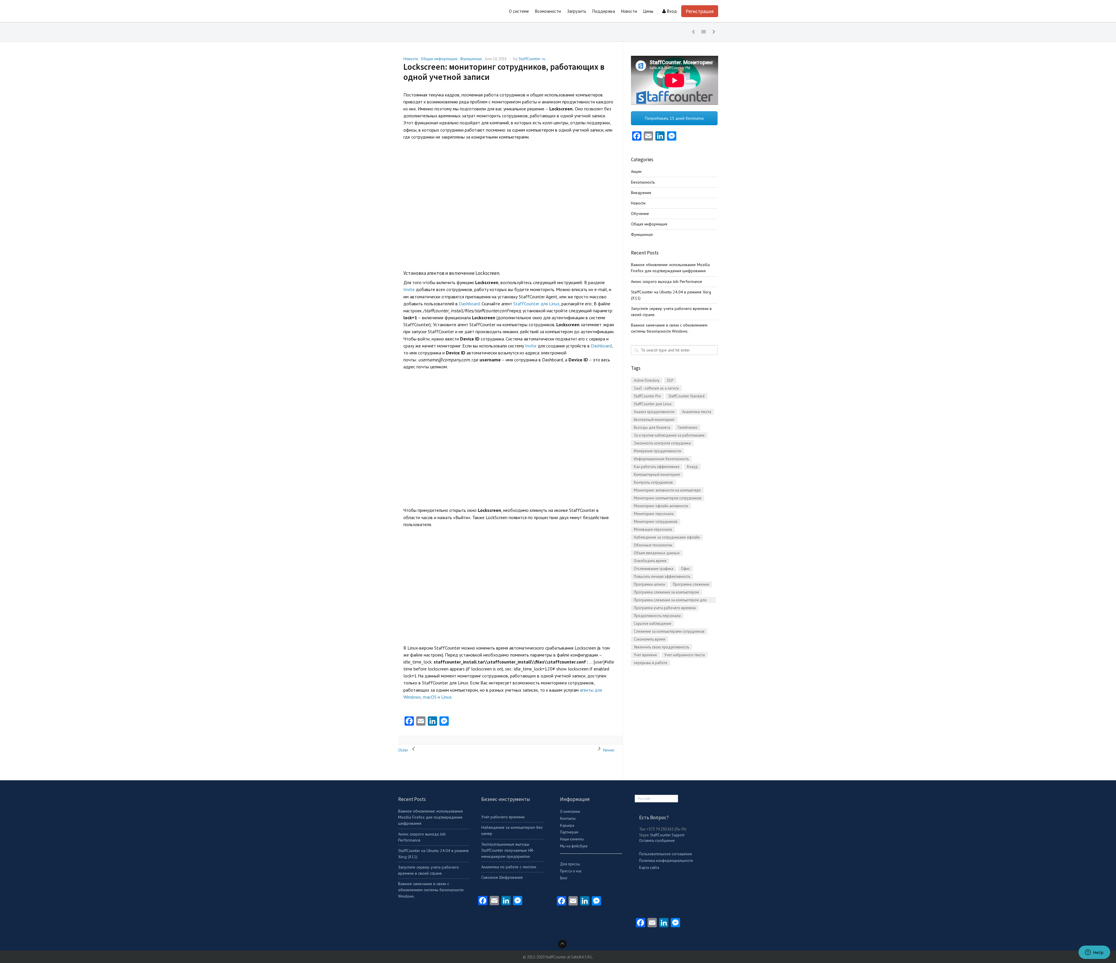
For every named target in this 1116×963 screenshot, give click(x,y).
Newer (608, 750)
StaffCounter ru (531, 58)
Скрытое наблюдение (652, 623)
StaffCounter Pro (647, 396)
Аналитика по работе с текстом (508, 866)
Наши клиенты (572, 839)
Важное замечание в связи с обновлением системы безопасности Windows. (431, 890)
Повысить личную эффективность (662, 576)
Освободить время (650, 560)
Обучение (640, 213)
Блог (564, 878)
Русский (644, 798)
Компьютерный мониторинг (657, 474)
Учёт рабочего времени (503, 816)
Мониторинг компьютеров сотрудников (667, 498)
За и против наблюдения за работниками (669, 435)
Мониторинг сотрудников (655, 521)
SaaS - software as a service (656, 388)
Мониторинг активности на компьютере (667, 490)
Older (403, 750)
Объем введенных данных (657, 552)
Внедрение (641, 192)
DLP (670, 380)
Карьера (567, 825)
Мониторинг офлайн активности (661, 505)
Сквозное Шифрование (502, 877)
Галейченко (688, 427)
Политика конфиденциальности (666, 860)
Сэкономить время (649, 639)
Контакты (568, 818)
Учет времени (645, 654)
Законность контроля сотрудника (662, 443)
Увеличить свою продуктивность (661, 647)
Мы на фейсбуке (574, 846)
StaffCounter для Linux (536, 303)
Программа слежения (691, 584)
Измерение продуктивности (657, 451)
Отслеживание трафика (653, 568)
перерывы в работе (650, 662)
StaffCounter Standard (686, 396)
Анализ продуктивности (654, 411)
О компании (570, 811)
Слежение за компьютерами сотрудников (669, 631)
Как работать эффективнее (656, 466)
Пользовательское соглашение (665, 853)
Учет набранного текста (684, 654)
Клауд (692, 466)
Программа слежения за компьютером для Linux (670, 600)
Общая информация (439, 58)
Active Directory (646, 380)
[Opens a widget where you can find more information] (1094, 953)
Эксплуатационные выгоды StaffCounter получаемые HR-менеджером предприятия (507, 850)
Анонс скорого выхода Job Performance (666, 281)
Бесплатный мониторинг (654, 419)
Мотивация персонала (653, 529)
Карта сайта (649, 867)
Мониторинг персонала (654, 513)
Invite (409, 289)
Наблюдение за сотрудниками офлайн (667, 537)
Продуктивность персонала (657, 615)
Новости (410, 58)
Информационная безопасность (661, 458)
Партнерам (569, 832)
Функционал (471, 58)
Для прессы (570, 864)
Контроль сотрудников (653, 482)
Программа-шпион (649, 584)
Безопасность (643, 182)
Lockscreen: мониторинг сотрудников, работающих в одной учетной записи (503, 71)
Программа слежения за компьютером (666, 592)
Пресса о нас (571, 871)
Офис (685, 568)
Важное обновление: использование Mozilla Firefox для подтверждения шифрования (430, 817)
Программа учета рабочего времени (665, 607)
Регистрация (700, 11)
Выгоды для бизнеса (652, 427)
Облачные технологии (653, 545)
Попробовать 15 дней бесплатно (674, 118)
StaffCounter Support (667, 835)
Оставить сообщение (657, 840)
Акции (636, 171)
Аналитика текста (696, 411)
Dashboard (469, 303)
